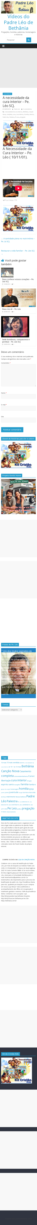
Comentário (6, 363)
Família (31, 784)
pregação (22, 117)
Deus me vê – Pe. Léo (11, 309)
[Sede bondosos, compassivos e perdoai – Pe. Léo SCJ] (15, 317)
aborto (22, 763)
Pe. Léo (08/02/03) (22, 802)
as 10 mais (17, 767)
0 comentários (27, 109)
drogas (29, 781)
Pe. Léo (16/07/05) (12, 805)
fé (35, 785)
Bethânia (25, 112)
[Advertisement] (18, 68)
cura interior (20, 114)
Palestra (11, 117)
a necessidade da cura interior (13, 112)
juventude (13, 792)
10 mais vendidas (13, 762)
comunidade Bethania (21, 776)
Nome (4, 393)
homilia (26, 114)
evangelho (17, 785)
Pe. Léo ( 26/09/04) (22, 805)
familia (24, 784)
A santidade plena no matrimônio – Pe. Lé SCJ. (18, 240)
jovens (7, 792)
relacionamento (11, 812)
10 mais (3, 763)
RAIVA (4, 812)
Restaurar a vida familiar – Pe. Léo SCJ (17, 252)
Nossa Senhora (21, 797)
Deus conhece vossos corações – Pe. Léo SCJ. (18, 280)
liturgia (20, 792)
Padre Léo (17, 109)
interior (31, 114)
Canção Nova (10, 771)
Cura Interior (7, 94)
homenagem (15, 789)
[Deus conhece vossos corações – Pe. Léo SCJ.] (7, 269)
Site (2, 416)
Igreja (31, 789)
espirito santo (7, 784)
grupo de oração (5, 789)
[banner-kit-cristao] (18, 122)
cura (14, 114)
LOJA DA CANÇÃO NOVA (26, 860)
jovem (3, 792)
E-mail (4, 405)
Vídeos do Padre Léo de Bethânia (18, 22)
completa (9, 114)
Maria (27, 792)
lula (24, 792)
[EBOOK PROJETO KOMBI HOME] (18, 480)
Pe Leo (17, 117)
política (19, 809)
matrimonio (10, 797)
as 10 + (11, 767)
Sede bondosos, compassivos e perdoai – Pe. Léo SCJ (16, 340)
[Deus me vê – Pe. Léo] (18, 290)
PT (1, 812)
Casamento (25, 771)
